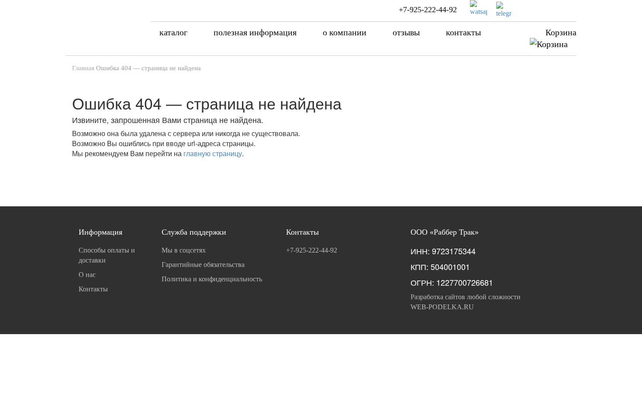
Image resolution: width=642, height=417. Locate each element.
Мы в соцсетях (184, 250)
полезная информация (255, 32)
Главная (83, 68)
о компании (344, 32)
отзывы (406, 32)
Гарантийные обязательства (203, 264)
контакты (463, 32)
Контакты (93, 289)
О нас (87, 274)
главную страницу (212, 153)
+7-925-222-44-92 (428, 9)
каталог (173, 32)
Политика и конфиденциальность (212, 279)
